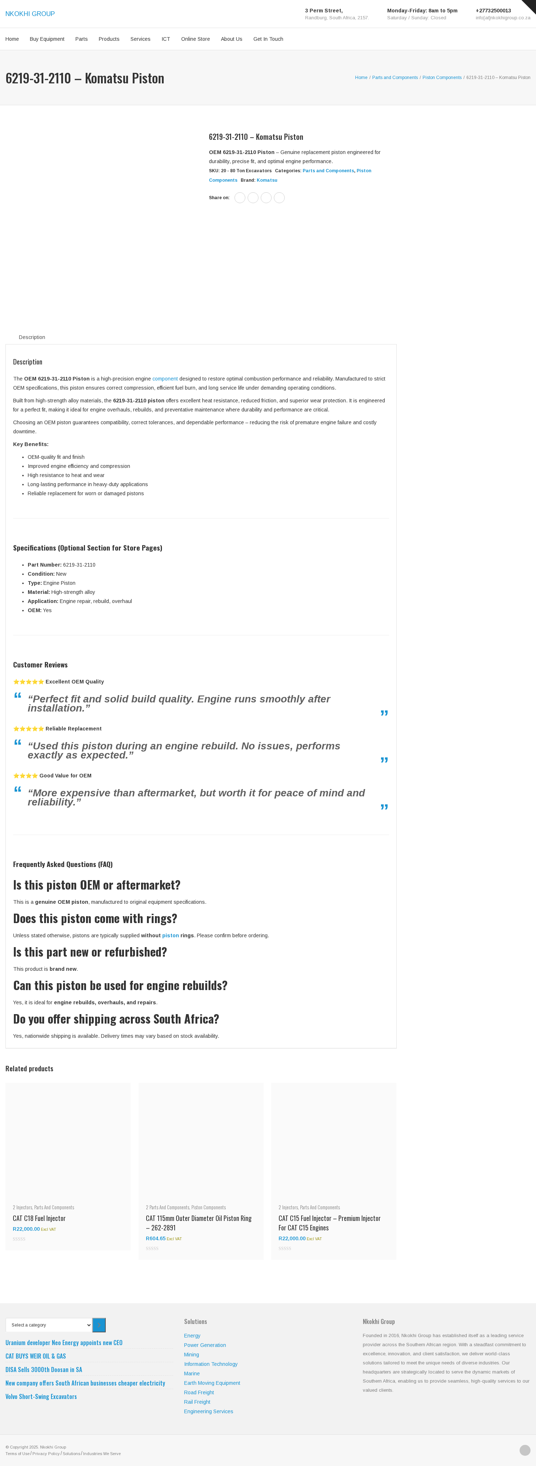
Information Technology (211, 1364)
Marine (192, 1373)
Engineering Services (208, 1411)
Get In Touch (268, 39)
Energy (192, 1336)
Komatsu (267, 180)
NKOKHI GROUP (30, 13)
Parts (81, 39)
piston (170, 935)
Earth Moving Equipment (212, 1383)
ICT (166, 39)
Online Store (195, 39)
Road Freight (199, 1392)
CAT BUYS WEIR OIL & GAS (35, 1356)
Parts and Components (328, 170)
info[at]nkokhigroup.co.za (503, 17)
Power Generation (205, 1345)
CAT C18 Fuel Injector (39, 1218)
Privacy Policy (46, 1453)
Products (109, 39)
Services (141, 39)
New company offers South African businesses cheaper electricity (85, 1383)
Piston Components (208, 1207)
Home (12, 39)
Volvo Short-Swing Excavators (41, 1396)
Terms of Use (17, 1453)
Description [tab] (32, 337)
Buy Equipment (47, 39)
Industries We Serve (102, 1453)
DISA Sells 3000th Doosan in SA (43, 1369)
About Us (231, 39)
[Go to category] (99, 1325)
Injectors (24, 1207)
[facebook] (239, 197)
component (165, 379)
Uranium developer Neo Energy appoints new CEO (64, 1342)
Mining (191, 1354)
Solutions (71, 1453)
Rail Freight (197, 1402)
